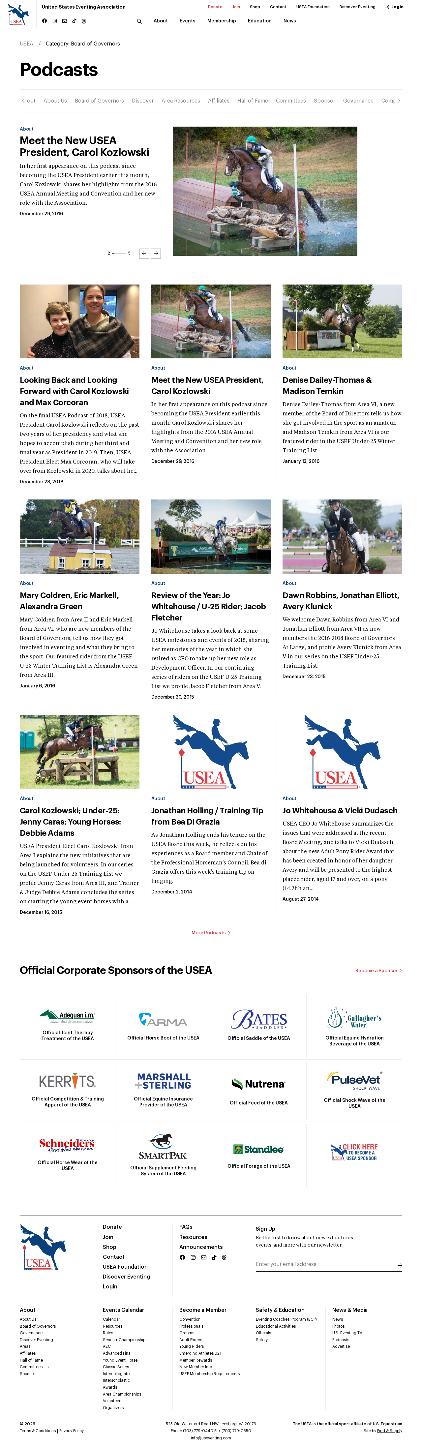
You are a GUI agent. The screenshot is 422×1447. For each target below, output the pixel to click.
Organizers (113, 1408)
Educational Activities (276, 1326)
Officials (263, 1333)
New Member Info (195, 1367)
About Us (55, 101)
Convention (189, 1319)
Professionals (191, 1326)
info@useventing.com (211, 1438)
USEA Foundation (313, 7)
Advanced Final (117, 1353)
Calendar (111, 1319)
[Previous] (23, 100)
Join (236, 7)
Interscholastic (116, 1380)
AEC (107, 1346)
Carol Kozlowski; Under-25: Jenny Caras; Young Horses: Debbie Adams (70, 822)
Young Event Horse (120, 1360)
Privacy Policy (71, 1431)
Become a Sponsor (376, 971)
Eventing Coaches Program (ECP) (286, 1319)
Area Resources (181, 101)
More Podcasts (209, 933)
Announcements (201, 1247)
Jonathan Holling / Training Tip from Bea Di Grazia (207, 816)
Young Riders (191, 1346)
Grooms (186, 1333)
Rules (108, 1333)
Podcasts (340, 1340)
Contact (278, 7)
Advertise (341, 1346)
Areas (25, 1346)
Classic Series (116, 1367)
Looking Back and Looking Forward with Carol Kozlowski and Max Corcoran (74, 391)
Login (397, 7)
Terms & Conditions (38, 1431)
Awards (110, 1387)
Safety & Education (280, 1310)
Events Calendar (123, 1310)
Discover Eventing (358, 7)
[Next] (398, 100)
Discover (143, 101)
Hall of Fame (252, 101)
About (28, 101)
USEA (26, 43)
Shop (255, 7)
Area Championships (122, 1394)
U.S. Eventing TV (347, 1333)
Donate (215, 7)
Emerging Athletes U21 (200, 1353)
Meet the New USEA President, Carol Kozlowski (207, 385)
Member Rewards (195, 1360)
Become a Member (202, 1310)
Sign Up (265, 1229)
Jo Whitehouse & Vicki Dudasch (340, 811)
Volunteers (112, 1401)
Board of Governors (99, 101)
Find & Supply (389, 1431)
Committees (291, 101)
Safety (262, 1340)
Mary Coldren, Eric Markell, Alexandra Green (69, 601)
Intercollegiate (116, 1374)
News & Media (350, 1310)
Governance (358, 101)
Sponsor (324, 101)
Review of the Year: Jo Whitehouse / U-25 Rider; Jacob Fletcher (208, 606)
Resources (193, 1237)
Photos (338, 1326)
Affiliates (218, 101)
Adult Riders (190, 1340)
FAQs (186, 1227)
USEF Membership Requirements (209, 1374)
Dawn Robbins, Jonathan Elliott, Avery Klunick (341, 601)
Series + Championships (125, 1340)
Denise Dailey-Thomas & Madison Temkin (78, 147)
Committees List (35, 1367)
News (337, 1319)
